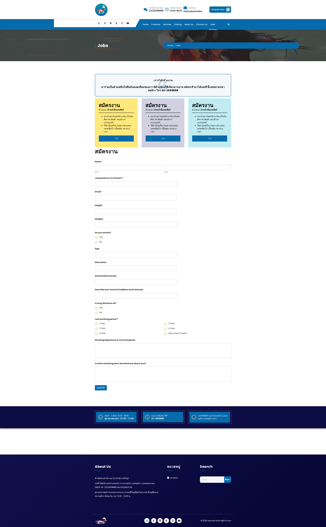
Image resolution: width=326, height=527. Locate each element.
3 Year (102, 328)
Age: (97, 248)
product (174, 477)
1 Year (102, 323)
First (96, 172)
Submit (101, 387)
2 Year (171, 323)
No (100, 242)
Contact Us (201, 24)
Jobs (212, 24)
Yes (101, 237)
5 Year (102, 333)
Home (145, 24)
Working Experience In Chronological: (115, 340)
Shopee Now (218, 9)
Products (155, 24)
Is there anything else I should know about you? (120, 363)
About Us (188, 24)
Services (167, 24)
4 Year (171, 328)
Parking (178, 24)
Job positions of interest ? (109, 178)
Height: (99, 205)
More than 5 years (177, 333)
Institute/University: (106, 276)
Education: (101, 262)
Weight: (99, 219)
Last (166, 172)
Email (98, 191)
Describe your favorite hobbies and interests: (119, 289)
